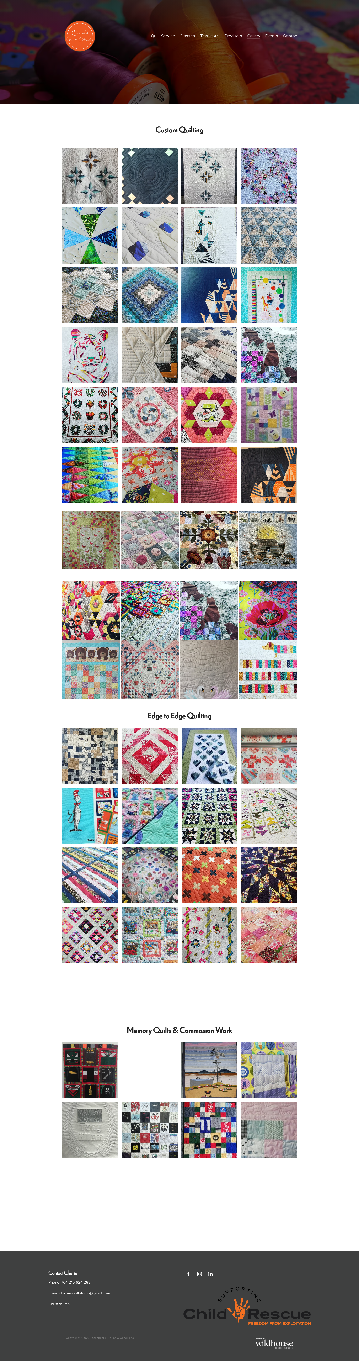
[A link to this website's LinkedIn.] (211, 1274)
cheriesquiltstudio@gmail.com (84, 1293)
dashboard (99, 1338)
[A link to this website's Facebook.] (188, 1274)
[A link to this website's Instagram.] (199, 1274)
